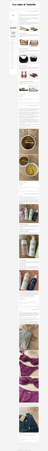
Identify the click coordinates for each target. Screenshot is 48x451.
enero (12, 50)
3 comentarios (20, 304)
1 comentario (20, 100)
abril (12, 46)
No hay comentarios (21, 440)
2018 (11, 58)
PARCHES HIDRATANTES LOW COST (33, 105)
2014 (11, 63)
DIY (10, 23)
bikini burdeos (35, 321)
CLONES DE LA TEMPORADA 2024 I (33, 11)
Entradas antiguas (35, 444)
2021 (11, 54)
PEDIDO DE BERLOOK (35, 309)
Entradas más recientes (23, 444)
